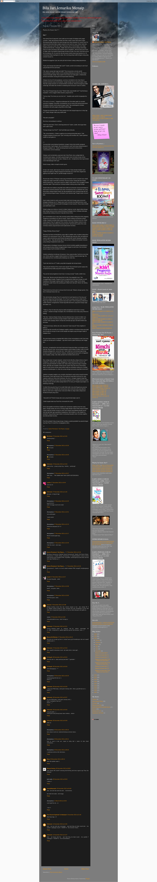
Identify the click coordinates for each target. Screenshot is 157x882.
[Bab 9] (94, 388)
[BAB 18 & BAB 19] (97, 320)
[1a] (95, 541)
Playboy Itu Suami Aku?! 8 (102, 668)
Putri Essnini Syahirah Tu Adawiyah (57, 814)
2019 (95, 688)
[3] (98, 541)
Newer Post (47, 869)
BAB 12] (110, 228)
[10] (111, 541)
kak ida (49, 604)
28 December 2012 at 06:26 (61, 749)
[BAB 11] (105, 228)
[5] (100, 622)
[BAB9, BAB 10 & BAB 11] (99, 118)
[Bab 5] (94, 386)
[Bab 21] (103, 393)
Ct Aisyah (49, 657)
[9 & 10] (108, 622)
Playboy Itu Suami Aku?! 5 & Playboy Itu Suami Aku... (102, 663)
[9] (108, 541)
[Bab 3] (102, 385)
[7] (105, 541)
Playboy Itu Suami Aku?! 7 (102, 666)
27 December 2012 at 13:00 (61, 595)
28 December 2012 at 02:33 (61, 675)
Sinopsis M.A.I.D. (96, 711)
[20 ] (112, 543)
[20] (109, 624)
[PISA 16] (104, 470)
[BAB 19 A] (106, 232)
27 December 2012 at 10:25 (60, 436)
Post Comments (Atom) (56, 872)
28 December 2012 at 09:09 (63, 768)
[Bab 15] (104, 389)
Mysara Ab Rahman (52, 637)
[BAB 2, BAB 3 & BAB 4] (103, 115)
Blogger (88, 878)
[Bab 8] (106, 386)
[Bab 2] (98, 385)
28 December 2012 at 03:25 (60, 709)
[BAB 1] (94, 115)
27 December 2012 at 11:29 (61, 501)
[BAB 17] (94, 231)
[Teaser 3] (95, 397)
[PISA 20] (105, 471)
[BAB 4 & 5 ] (103, 311)
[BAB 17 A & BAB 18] (97, 232)
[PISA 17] (110, 470)
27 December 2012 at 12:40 (61, 542)
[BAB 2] (98, 225)
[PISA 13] (109, 468)
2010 (95, 634)
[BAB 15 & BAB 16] (107, 229)
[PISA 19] (99, 471)
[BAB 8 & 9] (95, 314)
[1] (93, 541)
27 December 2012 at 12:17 (61, 533)
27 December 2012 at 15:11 (60, 626)
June (97, 649)
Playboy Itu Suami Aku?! (101, 653)
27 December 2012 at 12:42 (73, 566)
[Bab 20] (99, 393)
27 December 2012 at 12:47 (58, 577)
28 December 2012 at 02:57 (60, 697)
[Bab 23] (99, 394)
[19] (109, 543)
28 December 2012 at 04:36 (60, 720)
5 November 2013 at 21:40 (74, 814)
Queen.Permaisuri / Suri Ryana (55, 552)
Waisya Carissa (51, 768)
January (98, 640)
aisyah (49, 577)
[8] (107, 541)
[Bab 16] (94, 391)
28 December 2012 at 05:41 (61, 739)
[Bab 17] (99, 391)
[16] (103, 543)
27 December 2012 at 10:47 (61, 473)
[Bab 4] (106, 385)
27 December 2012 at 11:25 (60, 491)
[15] (100, 543)
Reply (48, 440)
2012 (95, 638)
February (98, 642)
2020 (95, 690)
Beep (48, 759)
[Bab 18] (104, 391)
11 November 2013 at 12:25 (60, 824)
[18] (107, 543)
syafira (49, 482)
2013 (95, 675)
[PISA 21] (110, 471)
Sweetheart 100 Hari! (97, 713)
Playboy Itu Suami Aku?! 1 (102, 655)
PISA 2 (99, 465)
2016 (95, 681)
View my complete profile (98, 61)
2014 (95, 677)
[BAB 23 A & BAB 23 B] (98, 325)
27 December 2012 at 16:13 (65, 637)
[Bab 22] (94, 394)
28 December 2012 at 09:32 (60, 779)
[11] (113, 541)
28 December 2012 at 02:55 (60, 686)
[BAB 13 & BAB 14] (97, 229)
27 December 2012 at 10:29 (61, 445)
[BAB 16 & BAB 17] (107, 319)
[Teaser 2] (106, 396)
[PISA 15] (99, 470)
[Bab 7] (102, 386)
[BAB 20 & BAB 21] (97, 322)
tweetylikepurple (51, 788)
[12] (93, 543)
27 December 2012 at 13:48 (58, 604)
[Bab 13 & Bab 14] (97, 389)
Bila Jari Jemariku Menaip (63, 7)
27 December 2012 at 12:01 (61, 512)
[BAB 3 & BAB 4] (105, 225)
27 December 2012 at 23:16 (60, 648)
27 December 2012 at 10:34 (60, 464)
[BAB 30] (109, 328)
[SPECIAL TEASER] (97, 236)
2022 (95, 692)
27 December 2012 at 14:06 (58, 617)
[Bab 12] (108, 388)
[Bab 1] (94, 385)
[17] (105, 543)
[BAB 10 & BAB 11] (97, 316)
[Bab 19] (94, 393)
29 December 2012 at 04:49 (64, 788)
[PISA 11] (99, 468)
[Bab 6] (98, 386)
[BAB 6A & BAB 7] (100, 226)
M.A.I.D (94, 709)
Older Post (85, 869)
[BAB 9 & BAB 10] (98, 228)
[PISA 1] (94, 465)
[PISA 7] (101, 467)
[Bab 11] (103, 388)
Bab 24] (104, 394)
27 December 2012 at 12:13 (61, 524)
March (97, 644)
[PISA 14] (94, 470)
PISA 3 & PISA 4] (106, 465)
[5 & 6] (103, 541)
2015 (95, 679)
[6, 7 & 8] (103, 622)
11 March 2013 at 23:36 (60, 800)
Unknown (49, 464)
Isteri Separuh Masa (97, 701)
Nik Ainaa (49, 436)
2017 (95, 683)
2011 (95, 636)
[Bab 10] (98, 388)
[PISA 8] (105, 467)
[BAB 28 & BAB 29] (102, 328)
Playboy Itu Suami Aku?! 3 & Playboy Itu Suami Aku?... (102, 660)
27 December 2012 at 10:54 (58, 482)
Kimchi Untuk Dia (96, 705)
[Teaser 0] (95, 396)
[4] (100, 541)
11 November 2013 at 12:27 (60, 834)
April (97, 646)
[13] (96, 543)
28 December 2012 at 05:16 (61, 729)
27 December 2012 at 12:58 (61, 586)
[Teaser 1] (100, 396)
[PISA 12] (104, 468)
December (98, 651)
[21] (112, 624)
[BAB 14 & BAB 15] (97, 319)
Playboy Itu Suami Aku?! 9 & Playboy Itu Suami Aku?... (102, 671)
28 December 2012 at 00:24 (60, 657)
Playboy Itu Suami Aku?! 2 (102, 657)
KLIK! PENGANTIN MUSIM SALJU (101, 707)
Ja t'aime (94, 703)
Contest (94, 699)
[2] (97, 541)
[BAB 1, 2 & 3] (96, 311)
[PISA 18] (94, 471)
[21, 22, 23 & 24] (96, 544)
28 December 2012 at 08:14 (57, 759)
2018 (95, 685)
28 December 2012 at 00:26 (60, 666)
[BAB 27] (94, 328)
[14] (98, 543)
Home (66, 869)
